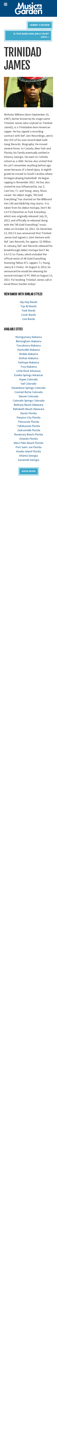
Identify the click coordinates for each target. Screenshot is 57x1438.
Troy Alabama (28, 366)
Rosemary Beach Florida (28, 434)
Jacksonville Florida (28, 430)
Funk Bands (28, 310)
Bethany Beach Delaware (28, 405)
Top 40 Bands (28, 306)
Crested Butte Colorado (28, 392)
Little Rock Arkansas (28, 371)
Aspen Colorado (28, 379)
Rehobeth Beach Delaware (28, 409)
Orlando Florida (28, 438)
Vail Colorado (28, 383)
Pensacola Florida (28, 421)
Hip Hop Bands (28, 302)
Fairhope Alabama (28, 362)
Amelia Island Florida (28, 451)
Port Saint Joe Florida (28, 447)
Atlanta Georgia (28, 455)
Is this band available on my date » (31, 35)
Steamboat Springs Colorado (28, 388)
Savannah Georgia (28, 460)
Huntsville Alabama (28, 349)
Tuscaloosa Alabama (28, 345)
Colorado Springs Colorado (28, 400)
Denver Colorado (28, 396)
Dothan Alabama (28, 358)
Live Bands (28, 319)
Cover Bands (28, 314)
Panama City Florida (28, 417)
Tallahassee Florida (28, 426)
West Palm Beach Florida (28, 443)
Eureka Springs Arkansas (28, 375)
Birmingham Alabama (28, 341)
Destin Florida (28, 413)
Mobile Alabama (28, 354)
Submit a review (40, 25)
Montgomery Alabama (28, 337)
